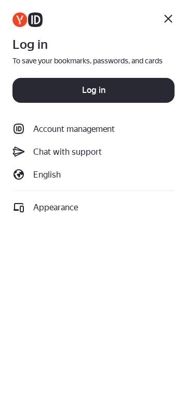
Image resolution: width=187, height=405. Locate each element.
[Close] (168, 18)
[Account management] (27, 19)
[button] (93, 174)
